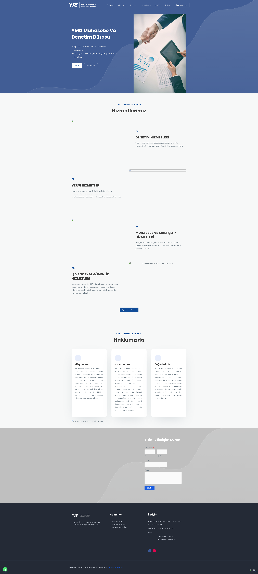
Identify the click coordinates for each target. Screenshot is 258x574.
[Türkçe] (254, 571)
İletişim (167, 5)
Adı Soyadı (149, 448)
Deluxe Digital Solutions (115, 567)
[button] (181, 5)
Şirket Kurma (146, 5)
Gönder (149, 488)
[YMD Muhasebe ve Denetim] (82, 5)
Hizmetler (132, 5)
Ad (145, 455)
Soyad (159, 455)
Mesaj (147, 470)
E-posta (148, 460)
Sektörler (158, 5)
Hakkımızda (121, 5)
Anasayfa (110, 5)
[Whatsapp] (5, 569)
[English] (251, 571)
